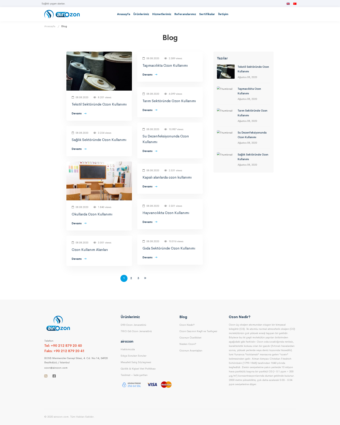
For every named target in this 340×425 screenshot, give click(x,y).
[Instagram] (46, 376)
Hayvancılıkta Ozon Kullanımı (166, 213)
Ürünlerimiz (141, 14)
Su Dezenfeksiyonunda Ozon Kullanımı (166, 139)
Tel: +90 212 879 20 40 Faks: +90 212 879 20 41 (64, 348)
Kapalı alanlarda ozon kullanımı (167, 177)
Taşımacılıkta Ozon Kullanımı (165, 65)
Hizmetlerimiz (161, 14)
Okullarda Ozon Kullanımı (92, 214)
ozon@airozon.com (55, 367)
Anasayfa (123, 14)
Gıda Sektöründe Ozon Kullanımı (169, 248)
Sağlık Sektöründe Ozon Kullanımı (99, 140)
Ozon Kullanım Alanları (90, 250)
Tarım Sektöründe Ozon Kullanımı (169, 101)
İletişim (223, 14)
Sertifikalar (207, 14)
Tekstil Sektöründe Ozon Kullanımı (99, 104)
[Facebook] (54, 376)
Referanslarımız (185, 14)
